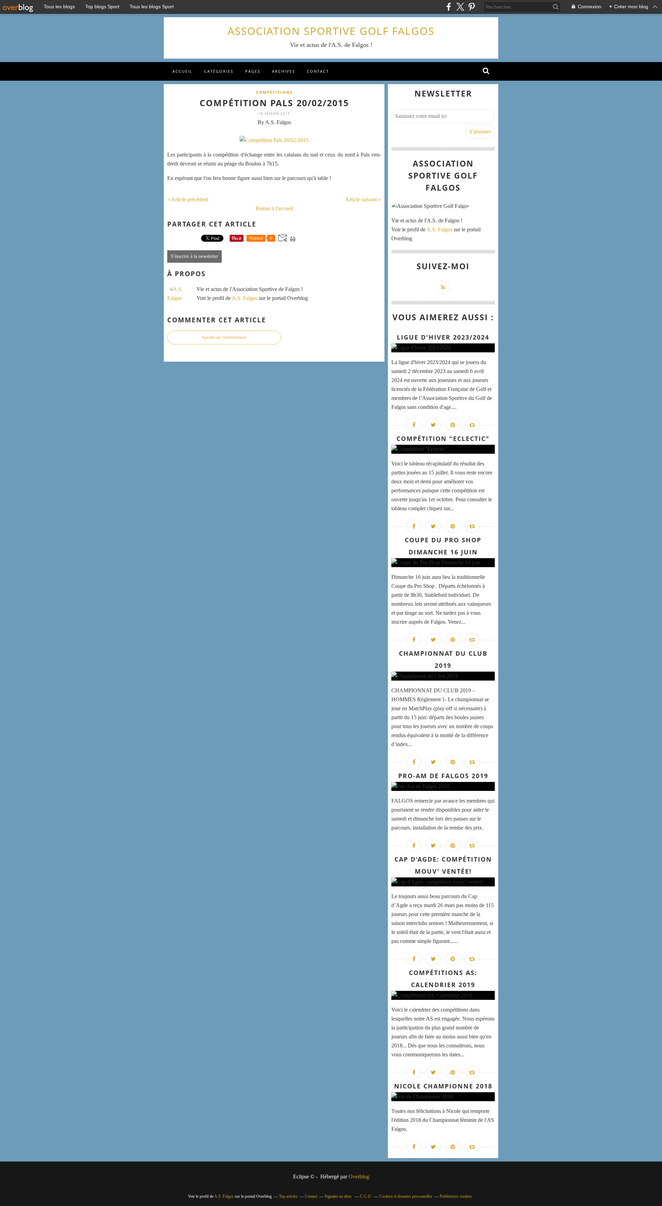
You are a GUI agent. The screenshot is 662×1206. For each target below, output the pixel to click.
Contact (318, 71)
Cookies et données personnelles (405, 1196)
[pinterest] (471, 7)
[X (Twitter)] (460, 7)
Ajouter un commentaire (224, 337)
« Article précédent (187, 199)
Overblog (359, 1176)
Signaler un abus (338, 1196)
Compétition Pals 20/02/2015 (274, 103)
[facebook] (448, 7)
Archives (283, 71)
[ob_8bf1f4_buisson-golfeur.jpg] (274, 140)
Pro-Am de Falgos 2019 (443, 776)
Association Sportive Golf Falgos (331, 31)
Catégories (218, 71)
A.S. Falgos (245, 298)
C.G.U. (366, 1196)
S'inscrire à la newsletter (194, 256)
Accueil (182, 71)
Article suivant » (363, 199)
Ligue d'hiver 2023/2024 (443, 337)
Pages (252, 71)
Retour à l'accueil (274, 208)
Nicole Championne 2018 (443, 1086)
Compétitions (274, 92)
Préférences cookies (456, 1196)
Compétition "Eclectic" (443, 438)
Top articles (288, 1196)
